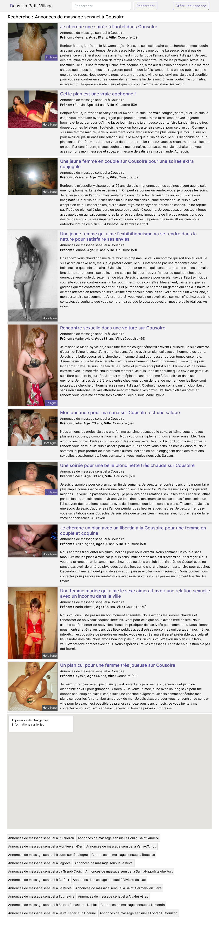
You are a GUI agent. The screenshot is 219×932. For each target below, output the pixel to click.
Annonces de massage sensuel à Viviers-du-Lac (109, 880)
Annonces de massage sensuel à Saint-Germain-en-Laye (118, 888)
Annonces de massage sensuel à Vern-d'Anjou (121, 846)
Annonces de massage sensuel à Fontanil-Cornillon (139, 913)
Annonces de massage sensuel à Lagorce (39, 863)
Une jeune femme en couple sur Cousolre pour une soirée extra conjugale (127, 164)
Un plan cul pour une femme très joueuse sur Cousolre (117, 665)
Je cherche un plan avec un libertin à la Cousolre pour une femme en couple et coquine (133, 530)
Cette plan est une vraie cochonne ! (98, 93)
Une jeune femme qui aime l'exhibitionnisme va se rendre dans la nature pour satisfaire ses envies (128, 236)
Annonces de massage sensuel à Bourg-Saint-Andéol (118, 838)
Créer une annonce (191, 6)
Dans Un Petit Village (31, 5)
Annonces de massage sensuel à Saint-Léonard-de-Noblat (52, 905)
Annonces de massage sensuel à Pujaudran (41, 838)
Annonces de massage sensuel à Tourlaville (41, 896)
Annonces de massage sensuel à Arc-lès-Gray (113, 896)
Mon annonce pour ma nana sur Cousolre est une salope (120, 412)
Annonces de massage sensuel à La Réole (40, 888)
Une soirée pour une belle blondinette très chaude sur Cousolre (127, 465)
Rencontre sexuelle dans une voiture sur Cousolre (112, 327)
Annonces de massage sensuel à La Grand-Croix (45, 871)
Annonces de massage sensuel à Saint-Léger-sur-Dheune (52, 913)
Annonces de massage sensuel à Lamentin (133, 905)
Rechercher (145, 6)
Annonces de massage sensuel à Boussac (123, 855)
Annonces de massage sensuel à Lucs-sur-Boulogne (48, 855)
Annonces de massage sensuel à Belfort (38, 880)
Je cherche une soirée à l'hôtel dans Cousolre (108, 26)
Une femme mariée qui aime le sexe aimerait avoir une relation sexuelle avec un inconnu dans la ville (135, 593)
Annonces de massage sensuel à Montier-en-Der (45, 846)
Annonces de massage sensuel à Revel (103, 863)
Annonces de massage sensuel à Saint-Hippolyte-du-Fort (129, 871)
